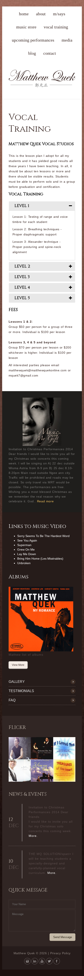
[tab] (42, 205)
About (41, 13)
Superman (24, 545)
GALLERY (17, 681)
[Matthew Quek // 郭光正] (42, 86)
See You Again (27, 540)
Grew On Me (26, 549)
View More (18, 664)
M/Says (59, 13)
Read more (45, 501)
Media (67, 40)
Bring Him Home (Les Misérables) (40, 558)
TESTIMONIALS (21, 691)
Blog (32, 53)
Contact (49, 53)
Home (24, 13)
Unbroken (24, 563)
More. (33, 835)
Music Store (26, 27)
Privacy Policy (60, 953)
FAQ (12, 700)
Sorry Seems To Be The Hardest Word (43, 536)
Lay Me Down (26, 554)
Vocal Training (56, 27)
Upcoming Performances (33, 40)
